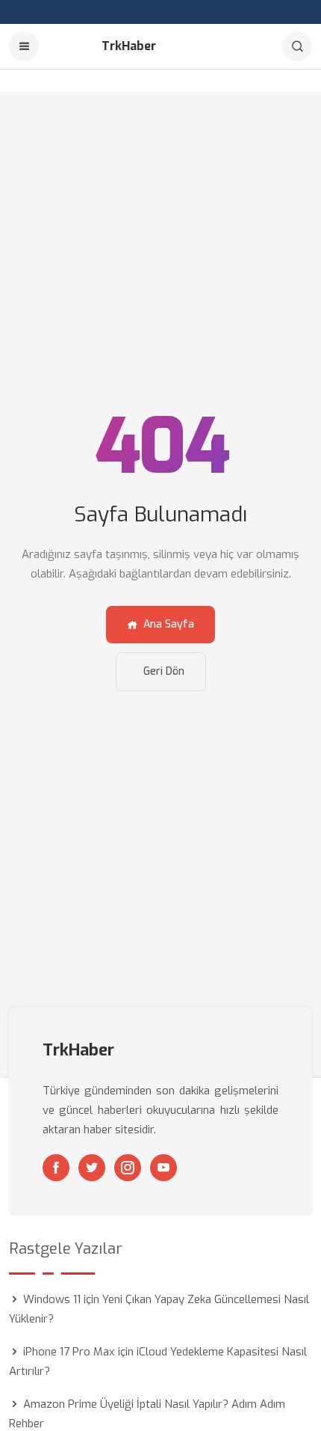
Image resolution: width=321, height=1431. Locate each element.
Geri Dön (163, 671)
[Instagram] (127, 1167)
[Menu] (24, 46)
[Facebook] (56, 1167)
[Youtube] (163, 1167)
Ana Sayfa (168, 624)
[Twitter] (91, 1167)
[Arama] (297, 46)
